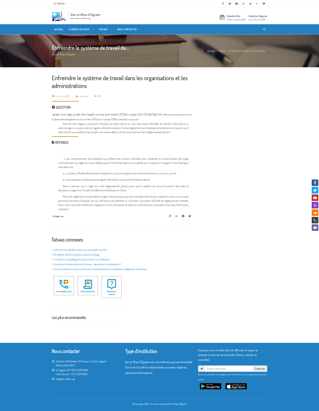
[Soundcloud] (250, 3)
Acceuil (211, 51)
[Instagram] (243, 3)
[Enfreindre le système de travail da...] (170, 216)
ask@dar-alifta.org (65, 379)
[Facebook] (223, 3)
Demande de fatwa (88, 291)
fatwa (222, 51)
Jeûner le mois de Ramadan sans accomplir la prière (80, 249)
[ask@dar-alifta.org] (264, 3)
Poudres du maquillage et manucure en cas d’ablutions (82, 259)
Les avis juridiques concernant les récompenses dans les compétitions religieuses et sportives (100, 269)
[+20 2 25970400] (257, 3)
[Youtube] (236, 3)
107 (68, 370)
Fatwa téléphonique (63, 291)
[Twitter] (229, 3)
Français (60, 3)
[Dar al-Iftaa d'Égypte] (76, 15)
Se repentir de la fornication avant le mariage (76, 254)
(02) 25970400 (80, 370)
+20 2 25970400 (78, 374)
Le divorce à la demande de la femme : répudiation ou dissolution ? (87, 264)
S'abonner (260, 368)
